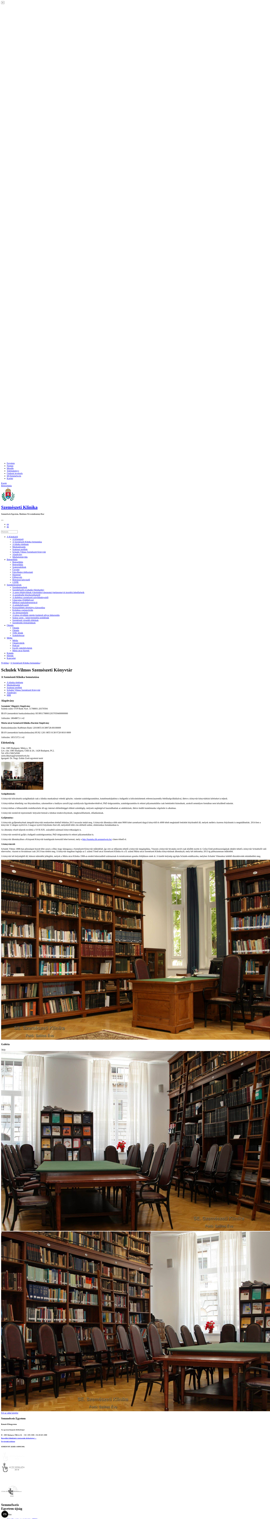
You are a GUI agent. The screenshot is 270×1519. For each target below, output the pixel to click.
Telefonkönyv (13, 471)
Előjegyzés (17, 577)
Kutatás (10, 653)
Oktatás (10, 625)
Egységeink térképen (8, 1441)
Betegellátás (12, 559)
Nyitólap (5, 663)
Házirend (16, 575)
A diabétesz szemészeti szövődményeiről (30, 597)
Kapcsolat (11, 658)
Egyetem (11, 463)
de (8, 527)
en (8, 524)
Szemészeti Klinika (19, 507)
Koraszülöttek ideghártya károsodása (28, 607)
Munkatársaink (19, 547)
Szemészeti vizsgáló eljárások (25, 620)
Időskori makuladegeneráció (24, 602)
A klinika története (20, 544)
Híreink (10, 655)
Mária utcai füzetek (20, 650)
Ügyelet (15, 569)
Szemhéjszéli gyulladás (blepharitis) (28, 590)
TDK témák (17, 633)
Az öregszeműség (20, 612)
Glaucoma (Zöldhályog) (23, 600)
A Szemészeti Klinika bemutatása (27, 542)
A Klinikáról (12, 537)
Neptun (10, 466)
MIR (9, 695)
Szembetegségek (14, 585)
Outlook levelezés (15, 473)
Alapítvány (17, 554)
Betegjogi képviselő (21, 580)
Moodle (10, 468)
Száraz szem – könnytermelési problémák (30, 618)
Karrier (10, 478)
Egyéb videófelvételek (22, 648)
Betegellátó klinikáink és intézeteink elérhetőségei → (18, 1438)
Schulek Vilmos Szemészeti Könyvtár (29, 552)
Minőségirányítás (20, 557)
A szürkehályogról (20, 605)
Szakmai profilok (20, 549)
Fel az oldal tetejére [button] (9, 1413)
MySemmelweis (14, 476)
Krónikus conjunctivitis (22, 610)
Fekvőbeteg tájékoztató (22, 572)
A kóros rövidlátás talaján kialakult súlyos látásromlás (36, 615)
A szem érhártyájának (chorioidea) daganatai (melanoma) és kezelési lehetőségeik (48, 592)
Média (9, 638)
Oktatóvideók (18, 643)
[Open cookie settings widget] (4, 1514)
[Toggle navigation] (2, 520)
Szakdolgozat (18, 635)
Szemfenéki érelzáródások (24, 623)
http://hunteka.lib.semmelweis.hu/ (97, 839)
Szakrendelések (19, 567)
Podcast (15, 645)
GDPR (15, 582)
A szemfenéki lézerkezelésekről (26, 595)
